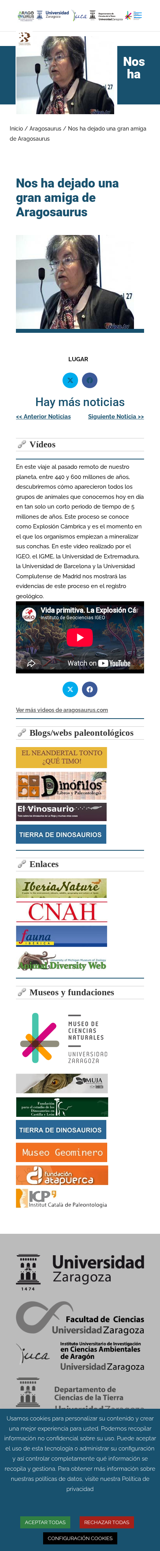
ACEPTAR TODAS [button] (45, 1522)
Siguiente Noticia (116, 416)
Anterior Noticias (43, 416)
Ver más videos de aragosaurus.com (62, 710)
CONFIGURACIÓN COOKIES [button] (80, 1538)
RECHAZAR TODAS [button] (106, 1522)
